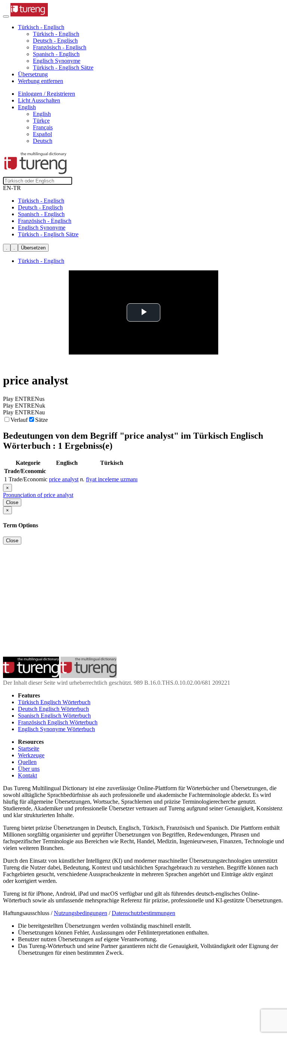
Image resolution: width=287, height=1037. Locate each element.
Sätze (41, 420)
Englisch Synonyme (56, 61)
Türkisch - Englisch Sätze (63, 67)
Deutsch (42, 141)
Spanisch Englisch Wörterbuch (54, 715)
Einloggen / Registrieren (46, 93)
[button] (41, 27)
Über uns (29, 769)
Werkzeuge (31, 755)
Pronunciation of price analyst (38, 495)
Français (43, 127)
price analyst (63, 479)
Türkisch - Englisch (56, 34)
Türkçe (41, 120)
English (42, 114)
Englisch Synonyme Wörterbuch (56, 729)
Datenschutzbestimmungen (143, 913)
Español (42, 134)
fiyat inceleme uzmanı (112, 479)
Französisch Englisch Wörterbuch (58, 722)
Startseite (28, 748)
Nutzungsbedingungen (80, 913)
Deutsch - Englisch (55, 40)
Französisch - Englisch (59, 47)
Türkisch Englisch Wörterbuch (54, 702)
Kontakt (27, 775)
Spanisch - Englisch (56, 54)
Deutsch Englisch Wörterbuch (53, 709)
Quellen (27, 762)
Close (12, 502)
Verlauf (19, 420)
